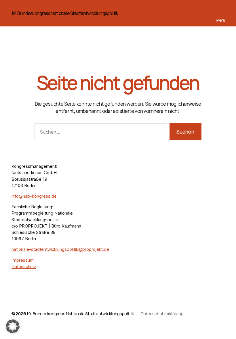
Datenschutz (24, 266)
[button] (12, 326)
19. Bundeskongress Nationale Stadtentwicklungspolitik (65, 13)
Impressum (23, 260)
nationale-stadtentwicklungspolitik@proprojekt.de (60, 249)
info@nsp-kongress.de (34, 196)
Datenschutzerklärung (162, 313)
